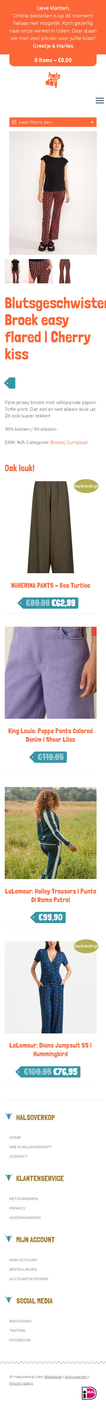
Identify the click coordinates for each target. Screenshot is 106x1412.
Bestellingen (23, 1269)
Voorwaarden (25, 1217)
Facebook (20, 1340)
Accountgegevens (28, 1279)
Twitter (17, 1330)
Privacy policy (21, 1383)
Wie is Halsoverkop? (30, 1147)
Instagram (20, 1321)
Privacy (17, 1208)
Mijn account (23, 1260)
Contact (18, 1156)
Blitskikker (53, 1376)
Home (15, 1137)
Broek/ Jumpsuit (69, 442)
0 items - (53, 60)
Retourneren (23, 1198)
